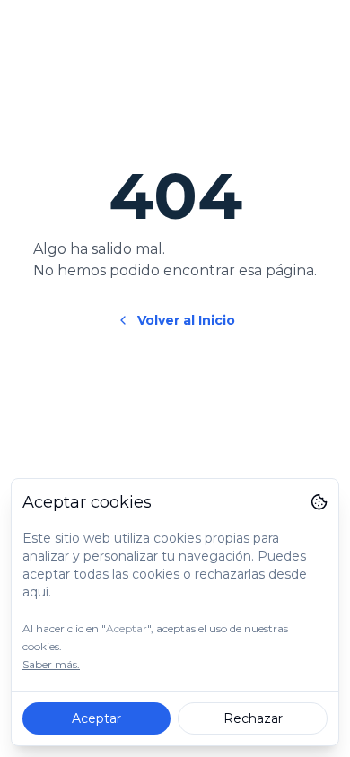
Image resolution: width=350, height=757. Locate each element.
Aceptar (96, 718)
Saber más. (51, 664)
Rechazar (253, 718)
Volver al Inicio (186, 320)
